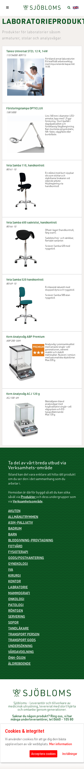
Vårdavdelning (21, 652)
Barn (12, 535)
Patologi (16, 605)
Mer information (60, 744)
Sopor (13, 623)
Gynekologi (18, 564)
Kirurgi (14, 576)
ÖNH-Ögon (16, 658)
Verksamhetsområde (28, 501)
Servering (16, 617)
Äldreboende (19, 664)
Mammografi (19, 593)
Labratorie (18, 587)
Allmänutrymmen (23, 517)
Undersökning (20, 646)
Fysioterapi (18, 552)
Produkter (28, 497)
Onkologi (16, 599)
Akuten (14, 511)
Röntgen (15, 611)
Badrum (15, 529)
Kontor (14, 581)
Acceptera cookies (43, 754)
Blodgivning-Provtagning (30, 540)
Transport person (23, 634)
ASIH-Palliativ (20, 523)
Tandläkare (18, 629)
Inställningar (69, 754)
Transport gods (22, 640)
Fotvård (15, 546)
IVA (10, 570)
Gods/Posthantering (26, 558)
